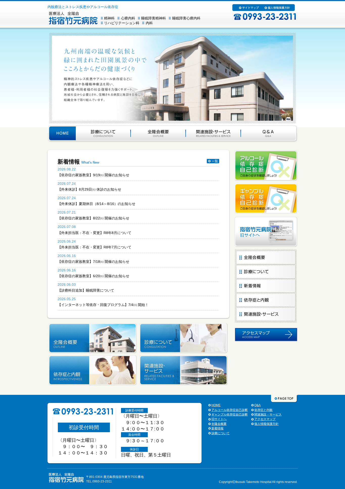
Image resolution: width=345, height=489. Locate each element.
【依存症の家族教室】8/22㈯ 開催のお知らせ (93, 218)
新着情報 (217, 428)
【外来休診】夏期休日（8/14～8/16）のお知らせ (96, 204)
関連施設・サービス (268, 414)
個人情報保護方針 (266, 423)
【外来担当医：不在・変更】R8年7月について (94, 247)
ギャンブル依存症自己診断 (229, 414)
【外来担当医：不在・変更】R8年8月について (94, 233)
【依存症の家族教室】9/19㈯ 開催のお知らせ (93, 175)
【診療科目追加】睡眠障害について (86, 290)
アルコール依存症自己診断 (229, 409)
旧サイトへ (219, 419)
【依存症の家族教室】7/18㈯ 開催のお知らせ (93, 262)
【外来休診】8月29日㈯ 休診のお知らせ (89, 189)
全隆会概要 (219, 423)
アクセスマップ (265, 419)
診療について (220, 433)
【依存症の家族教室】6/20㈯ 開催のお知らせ (93, 276)
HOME (215, 405)
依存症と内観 (263, 409)
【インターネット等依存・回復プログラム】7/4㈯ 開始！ (103, 305)
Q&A (257, 405)
